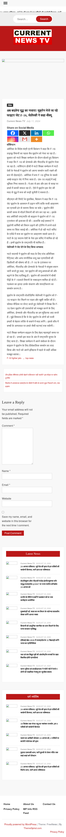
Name (6, 471)
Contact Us (49, 804)
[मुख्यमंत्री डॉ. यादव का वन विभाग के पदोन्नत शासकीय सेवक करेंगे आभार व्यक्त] (11, 611)
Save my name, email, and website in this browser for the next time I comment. (17, 521)
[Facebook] (12, 133)
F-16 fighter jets (14, 358)
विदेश (10, 105)
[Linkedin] (36, 133)
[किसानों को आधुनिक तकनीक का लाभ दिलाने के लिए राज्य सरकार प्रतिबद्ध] (11, 626)
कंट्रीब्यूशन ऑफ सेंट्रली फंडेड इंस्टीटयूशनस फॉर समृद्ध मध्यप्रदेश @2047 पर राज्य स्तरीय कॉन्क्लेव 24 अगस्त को (39, 584)
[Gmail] (24, 139)
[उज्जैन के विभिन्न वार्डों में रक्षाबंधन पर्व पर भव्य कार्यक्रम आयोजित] (11, 597)
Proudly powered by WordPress (20, 824)
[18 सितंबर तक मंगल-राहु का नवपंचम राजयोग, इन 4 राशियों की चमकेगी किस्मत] (11, 724)
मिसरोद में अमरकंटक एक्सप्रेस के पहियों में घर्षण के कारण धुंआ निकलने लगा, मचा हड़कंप (32, 384)
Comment (8, 425)
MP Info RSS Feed (30, 811)
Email (6, 485)
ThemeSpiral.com (33, 828)
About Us (28, 804)
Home (7, 804)
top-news (29, 358)
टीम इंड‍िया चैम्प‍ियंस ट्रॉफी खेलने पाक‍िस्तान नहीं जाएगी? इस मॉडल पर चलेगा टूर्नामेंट (31, 376)
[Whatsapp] (48, 133)
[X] (24, 133)
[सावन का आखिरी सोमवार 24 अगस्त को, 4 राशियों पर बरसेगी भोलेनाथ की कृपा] (11, 738)
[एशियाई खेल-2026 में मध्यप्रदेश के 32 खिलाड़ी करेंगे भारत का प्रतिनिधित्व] (11, 640)
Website (6, 498)
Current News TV (16, 121)
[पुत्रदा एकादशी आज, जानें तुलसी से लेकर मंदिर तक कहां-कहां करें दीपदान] (11, 753)
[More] (36, 139)
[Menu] (5, 3)
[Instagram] (12, 139)
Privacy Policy (11, 809)
